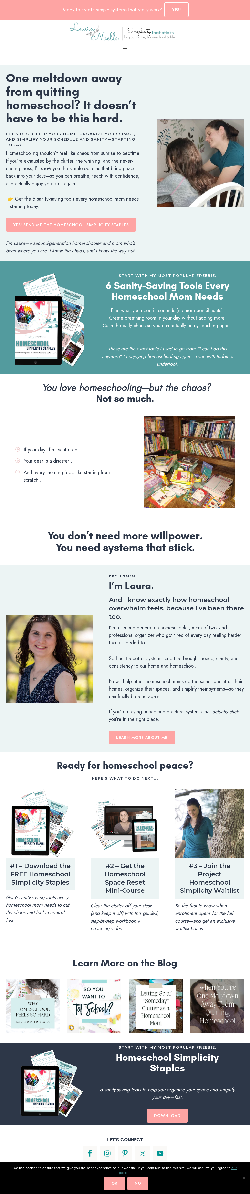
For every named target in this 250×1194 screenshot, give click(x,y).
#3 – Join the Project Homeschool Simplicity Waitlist (209, 878)
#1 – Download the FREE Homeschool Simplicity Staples (40, 874)
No (138, 1183)
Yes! (176, 9)
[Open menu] (125, 50)
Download (167, 1115)
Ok (115, 1183)
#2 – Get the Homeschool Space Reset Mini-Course (125, 878)
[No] (243, 1177)
